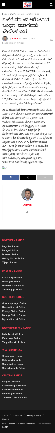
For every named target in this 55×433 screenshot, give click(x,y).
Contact (5, 419)
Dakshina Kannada (11, 360)
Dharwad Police (10, 254)
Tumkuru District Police (14, 397)
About (5, 415)
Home (4, 14)
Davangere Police (11, 281)
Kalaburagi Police (11, 338)
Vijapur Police (9, 262)
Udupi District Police (12, 364)
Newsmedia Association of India (23, 424)
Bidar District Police (12, 334)
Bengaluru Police (11, 381)
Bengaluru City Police (30, 14)
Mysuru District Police (13, 319)
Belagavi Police (10, 250)
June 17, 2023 (29, 38)
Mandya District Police (14, 315)
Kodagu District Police (13, 311)
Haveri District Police (13, 285)
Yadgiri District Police (13, 342)
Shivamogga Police (12, 289)
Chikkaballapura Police (14, 385)
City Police (14, 14)
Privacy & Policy (34, 415)
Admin (14, 38)
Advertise (17, 415)
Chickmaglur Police (12, 356)
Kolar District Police (12, 389)
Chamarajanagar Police (14, 303)
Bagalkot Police (10, 246)
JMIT (6, 427)
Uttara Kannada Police (13, 368)
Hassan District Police (13, 307)
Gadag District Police (13, 258)
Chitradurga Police (12, 277)
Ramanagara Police (12, 393)
